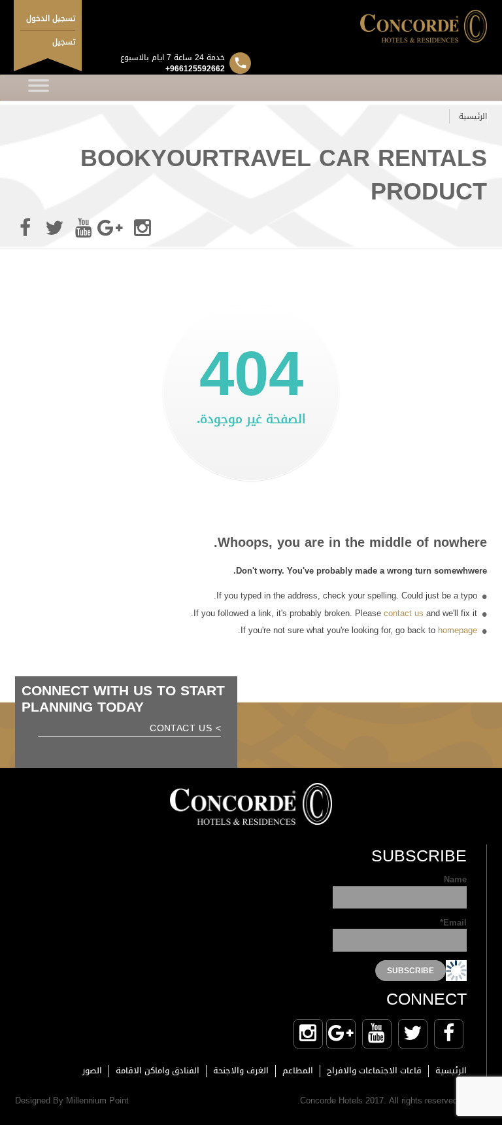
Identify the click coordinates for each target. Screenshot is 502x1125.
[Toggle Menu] (39, 87)
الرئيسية (473, 116)
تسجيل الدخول (50, 18)
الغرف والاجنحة (241, 1070)
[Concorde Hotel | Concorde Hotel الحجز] (251, 26)
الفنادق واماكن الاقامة (157, 1070)
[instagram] (142, 228)
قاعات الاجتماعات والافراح (374, 1070)
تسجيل (63, 42)
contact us (404, 613)
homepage (457, 630)
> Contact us (185, 729)
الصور (92, 1070)
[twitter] (54, 228)
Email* (453, 924)
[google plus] (113, 228)
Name (455, 881)
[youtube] (83, 228)
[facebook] (25, 228)
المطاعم (297, 1070)
